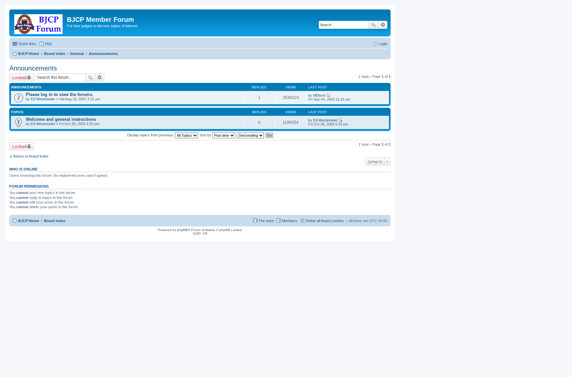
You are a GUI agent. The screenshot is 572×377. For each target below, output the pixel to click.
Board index (54, 221)
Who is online (23, 169)
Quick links (27, 44)
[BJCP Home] (39, 23)
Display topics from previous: (151, 135)
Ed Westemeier (43, 99)
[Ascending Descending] (250, 135)
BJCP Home (28, 221)
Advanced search (382, 25)
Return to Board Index (31, 156)
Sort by (206, 135)
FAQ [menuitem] (48, 44)
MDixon (319, 95)
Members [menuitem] (289, 221)
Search (373, 25)
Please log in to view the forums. (59, 94)
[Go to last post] (328, 95)
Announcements (33, 68)
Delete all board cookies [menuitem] (325, 221)
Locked (19, 77)
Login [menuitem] (383, 44)
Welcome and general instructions (61, 119)
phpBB (182, 230)
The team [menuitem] (266, 221)
